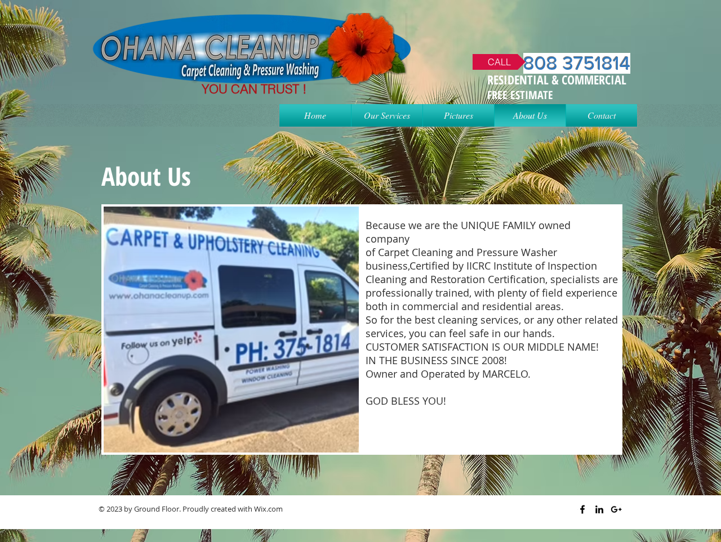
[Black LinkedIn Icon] (599, 509)
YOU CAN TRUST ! (254, 89)
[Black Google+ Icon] (616, 509)
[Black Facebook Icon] (582, 509)
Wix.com (268, 509)
